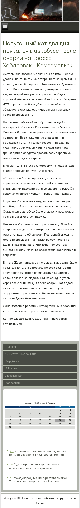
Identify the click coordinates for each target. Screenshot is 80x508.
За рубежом (12, 361)
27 (40, 423)
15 (60, 417)
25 (20, 423)
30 (70, 423)
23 (70, 420)
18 (20, 420)
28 (50, 423)
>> (12, 451)
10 (10, 417)
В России (11, 368)
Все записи (12, 383)
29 (60, 423)
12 (30, 417)
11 (20, 417)
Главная (10, 347)
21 (50, 420)
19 (30, 420)
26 (30, 423)
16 (70, 417)
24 (10, 423)
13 (40, 417)
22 (60, 420)
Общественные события (20, 354)
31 (10, 427)
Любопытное (13, 375)
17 (10, 420)
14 (50, 417)
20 (40, 420)
